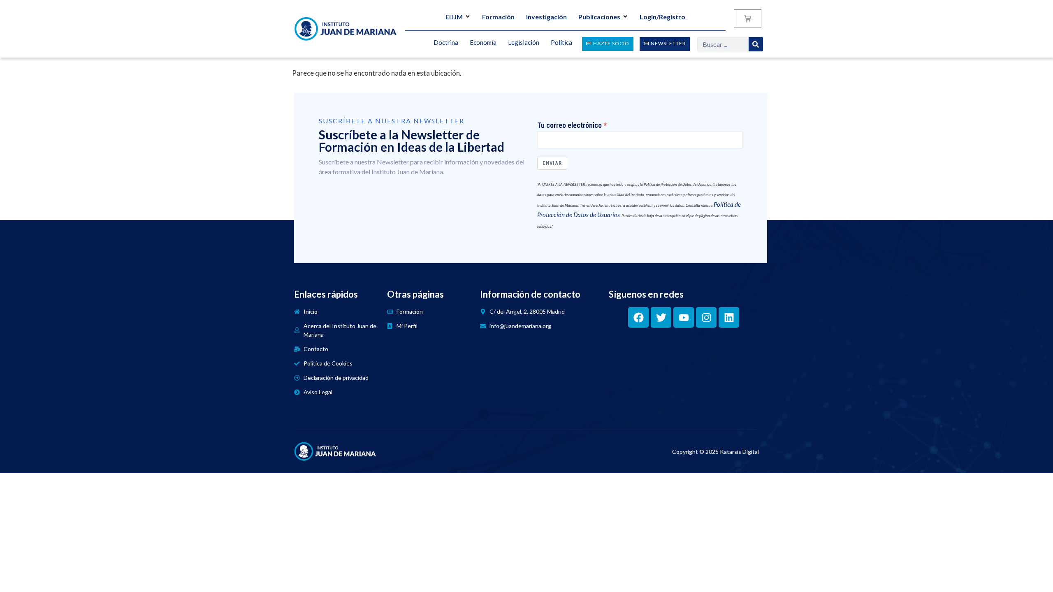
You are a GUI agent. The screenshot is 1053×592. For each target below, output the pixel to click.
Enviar (552, 163)
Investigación (546, 17)
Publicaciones (599, 17)
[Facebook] (638, 317)
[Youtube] (683, 317)
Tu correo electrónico (569, 125)
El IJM (454, 17)
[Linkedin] (729, 317)
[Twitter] (661, 317)
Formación (498, 17)
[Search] (756, 44)
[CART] (747, 18)
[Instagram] (706, 317)
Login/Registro (662, 17)
